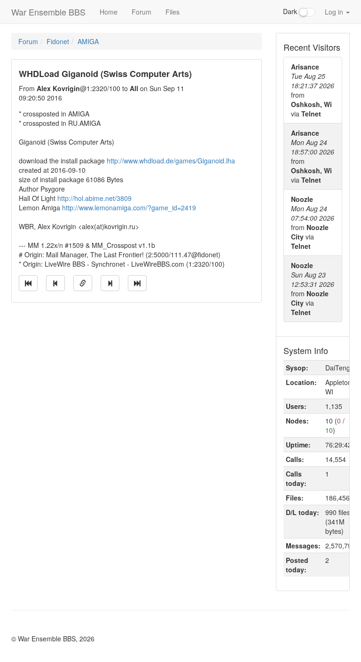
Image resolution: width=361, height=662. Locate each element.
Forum (141, 11)
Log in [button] (335, 11)
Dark (291, 11)
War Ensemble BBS (48, 12)
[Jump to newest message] (137, 283)
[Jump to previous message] (55, 283)
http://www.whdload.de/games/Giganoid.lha (171, 160)
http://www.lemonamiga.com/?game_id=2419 (129, 207)
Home (109, 11)
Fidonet (58, 41)
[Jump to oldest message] (28, 283)
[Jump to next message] (110, 283)
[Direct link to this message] (82, 283)
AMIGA (88, 41)
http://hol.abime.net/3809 (94, 198)
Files (172, 11)
